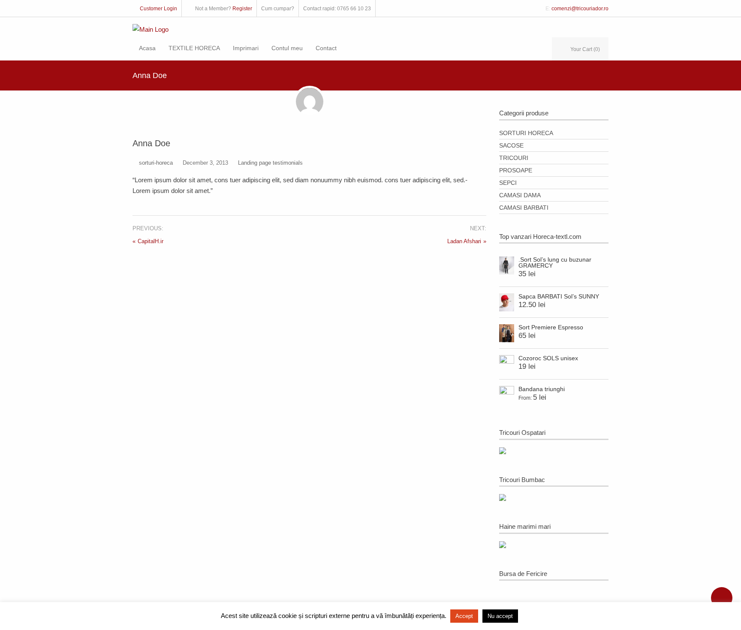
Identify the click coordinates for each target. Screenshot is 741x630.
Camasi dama (520, 195)
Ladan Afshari (464, 241)
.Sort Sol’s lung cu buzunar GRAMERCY (554, 262)
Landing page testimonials (270, 163)
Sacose (511, 145)
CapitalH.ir (150, 241)
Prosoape (515, 170)
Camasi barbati (523, 207)
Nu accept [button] (500, 616)
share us (721, 598)
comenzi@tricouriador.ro (579, 9)
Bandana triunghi (541, 389)
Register (242, 9)
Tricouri (513, 157)
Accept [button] (464, 616)
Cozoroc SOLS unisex (548, 358)
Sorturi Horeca (526, 133)
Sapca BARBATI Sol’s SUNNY (558, 296)
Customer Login (158, 9)
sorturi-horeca (156, 163)
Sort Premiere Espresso (550, 327)
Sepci (508, 182)
